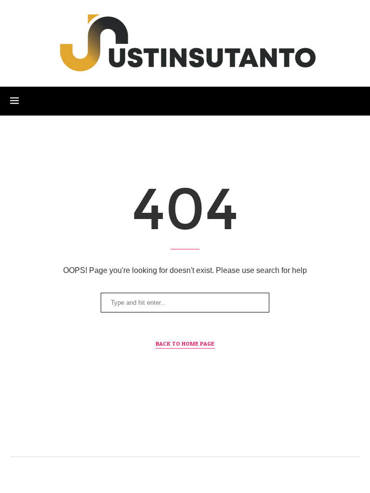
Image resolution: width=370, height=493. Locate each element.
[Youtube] (207, 437)
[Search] (355, 101)
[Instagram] (163, 437)
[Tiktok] (228, 437)
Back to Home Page (185, 343)
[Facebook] (142, 437)
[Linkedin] (185, 437)
